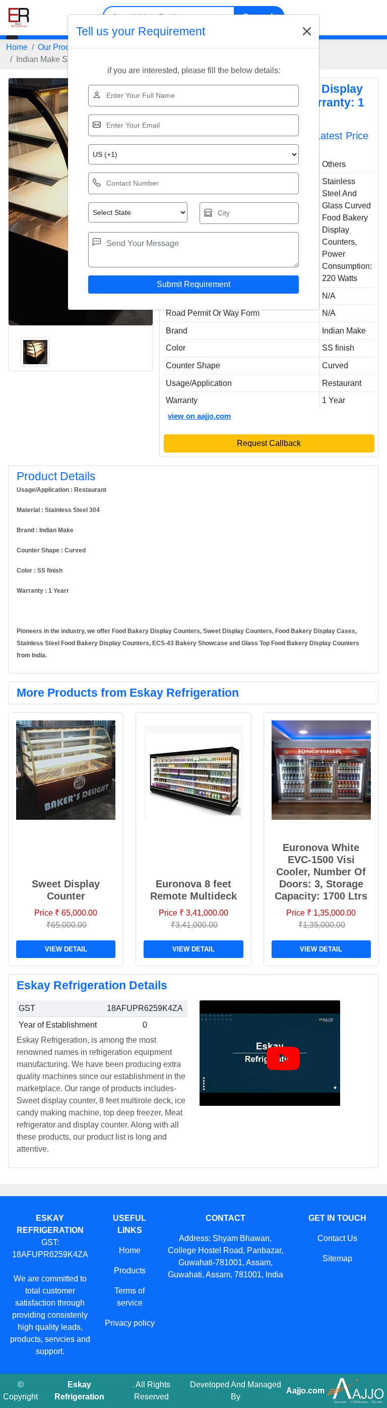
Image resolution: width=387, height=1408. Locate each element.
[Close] (307, 31)
